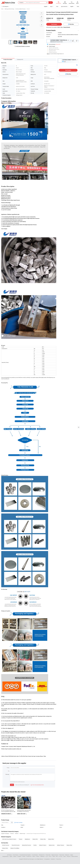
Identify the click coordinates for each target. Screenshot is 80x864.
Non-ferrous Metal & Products (20, 8)
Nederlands (42, 856)
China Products (15, 854)
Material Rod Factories (26, 845)
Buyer (51, 6)
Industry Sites (48, 854)
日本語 (54, 856)
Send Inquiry (54, 24)
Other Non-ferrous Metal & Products (9, 839)
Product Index (61, 854)
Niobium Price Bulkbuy (14, 848)
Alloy (2, 825)
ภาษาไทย (60, 856)
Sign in (77, 3)
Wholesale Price (41, 854)
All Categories (5, 6)
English (11, 856)
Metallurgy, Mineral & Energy (9, 8)
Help (57, 6)
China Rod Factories (16, 845)
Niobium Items (51, 845)
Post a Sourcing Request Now (37, 784)
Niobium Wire (35, 839)
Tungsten (22, 825)
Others (60, 827)
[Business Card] (77, 65)
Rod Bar (35, 845)
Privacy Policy (58, 859)
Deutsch (37, 856)
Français (23, 856)
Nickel (22, 827)
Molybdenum (42, 825)
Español (14, 856)
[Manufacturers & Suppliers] (8, 2)
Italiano (33, 856)
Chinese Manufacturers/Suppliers (25, 854)
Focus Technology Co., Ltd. (31, 859)
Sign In (48, 53)
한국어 (50, 856)
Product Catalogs (18, 822)
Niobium (28, 8)
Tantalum (3, 827)
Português (19, 856)
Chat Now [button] (72, 24)
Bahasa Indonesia (75, 856)
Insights (71, 854)
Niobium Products (42, 845)
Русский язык (28, 856)
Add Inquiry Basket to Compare (23, 46)
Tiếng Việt (68, 856)
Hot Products (9, 854)
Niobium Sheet (51, 839)
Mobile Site (67, 854)
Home (2, 8)
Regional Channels (55, 854)
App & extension (64, 6)
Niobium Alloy (43, 839)
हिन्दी (57, 856)
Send (12, 784)
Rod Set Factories (5, 845)
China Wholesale (35, 854)
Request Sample (66, 27)
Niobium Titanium (60, 845)
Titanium (61, 825)
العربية (47, 856)
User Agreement (47, 859)
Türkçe (64, 856)
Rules (78, 6)
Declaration (53, 859)
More (2, 850)
